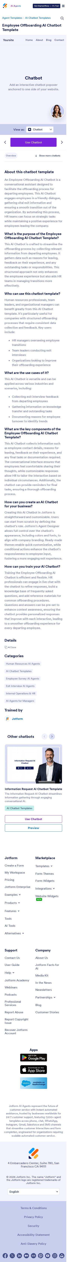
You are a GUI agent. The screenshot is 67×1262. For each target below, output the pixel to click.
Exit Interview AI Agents (20, 686)
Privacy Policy (33, 1217)
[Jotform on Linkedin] (19, 1255)
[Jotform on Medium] (26, 1255)
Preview (33, 828)
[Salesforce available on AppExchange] (33, 1083)
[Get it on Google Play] (33, 1058)
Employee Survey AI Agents (22, 678)
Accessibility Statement (33, 1235)
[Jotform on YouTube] (47, 1255)
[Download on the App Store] (33, 1069)
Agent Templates (12, 18)
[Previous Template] (5, 142)
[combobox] (39, 129)
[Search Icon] (62, 18)
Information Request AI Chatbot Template (33, 789)
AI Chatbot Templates (38, 18)
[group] (33, 793)
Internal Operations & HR (20, 693)
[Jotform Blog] (33, 1255)
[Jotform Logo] (4, 6)
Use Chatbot (33, 142)
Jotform (17, 719)
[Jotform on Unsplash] (61, 1255)
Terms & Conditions (33, 1208)
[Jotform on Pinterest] (40, 1255)
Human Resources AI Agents (23, 663)
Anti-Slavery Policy (33, 1243)
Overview (11, 155)
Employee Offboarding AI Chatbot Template (31, 27)
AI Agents (16, 6)
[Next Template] (61, 142)
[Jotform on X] (12, 1255)
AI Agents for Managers (20, 701)
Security (33, 1226)
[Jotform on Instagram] (54, 1255)
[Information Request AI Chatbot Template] (33, 764)
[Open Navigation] (63, 6)
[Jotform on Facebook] (5, 1255)
